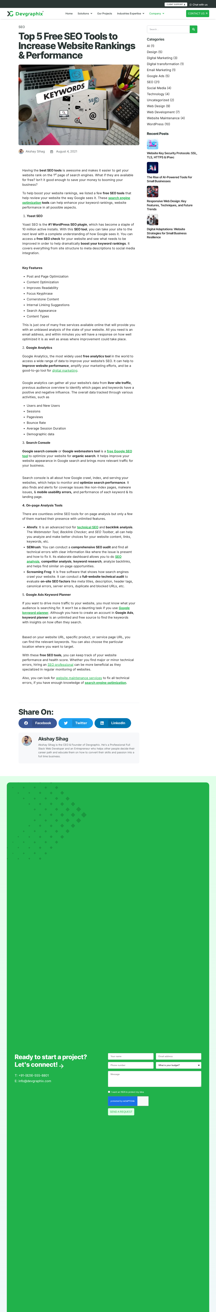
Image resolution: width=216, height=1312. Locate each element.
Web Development (161, 112)
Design (152, 52)
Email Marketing (159, 70)
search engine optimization (105, 683)
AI (148, 46)
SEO (22, 27)
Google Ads (155, 76)
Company (155, 13)
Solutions (83, 13)
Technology (155, 94)
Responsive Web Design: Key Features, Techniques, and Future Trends (170, 205)
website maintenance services (79, 678)
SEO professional (60, 665)
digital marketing (64, 370)
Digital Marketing (159, 58)
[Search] (193, 29)
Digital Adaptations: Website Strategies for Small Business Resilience (167, 233)
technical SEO (87, 527)
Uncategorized (158, 100)
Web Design (156, 106)
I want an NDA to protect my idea (127, 1092)
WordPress (155, 124)
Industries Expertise (129, 13)
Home (69, 13)
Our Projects (104, 13)
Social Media (156, 88)
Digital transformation (163, 64)
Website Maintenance (163, 118)
